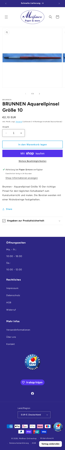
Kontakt (10, 344)
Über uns (11, 337)
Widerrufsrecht (47, 438)
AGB (8, 302)
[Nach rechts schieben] (39, 93)
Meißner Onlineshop (28, 438)
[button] (6, 17)
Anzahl (5, 127)
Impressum (12, 288)
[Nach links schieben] (25, 93)
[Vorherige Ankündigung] (5, 3)
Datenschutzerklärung (19, 443)
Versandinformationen (18, 329)
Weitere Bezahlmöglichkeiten (33, 161)
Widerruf (11, 309)
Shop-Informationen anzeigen (22, 178)
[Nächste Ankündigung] (59, 3)
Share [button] (9, 209)
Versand (19, 122)
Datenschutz (13, 295)
